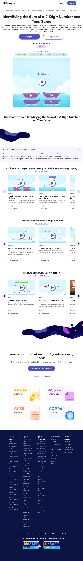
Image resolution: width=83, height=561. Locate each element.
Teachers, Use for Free (41, 376)
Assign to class (53, 37)
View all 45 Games (41, 224)
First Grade (31, 11)
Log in (62, 3)
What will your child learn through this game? (19, 149)
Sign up (71, 3)
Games (17, 11)
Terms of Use (20, 534)
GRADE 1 (41, 47)
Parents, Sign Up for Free (41, 368)
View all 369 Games (41, 276)
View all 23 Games (41, 171)
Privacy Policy (32, 534)
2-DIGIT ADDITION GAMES (56, 54)
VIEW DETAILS (13, 209)
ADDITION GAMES (37, 54)
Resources (9, 11)
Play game (29, 37)
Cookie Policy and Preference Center (53, 534)
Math (23, 11)
